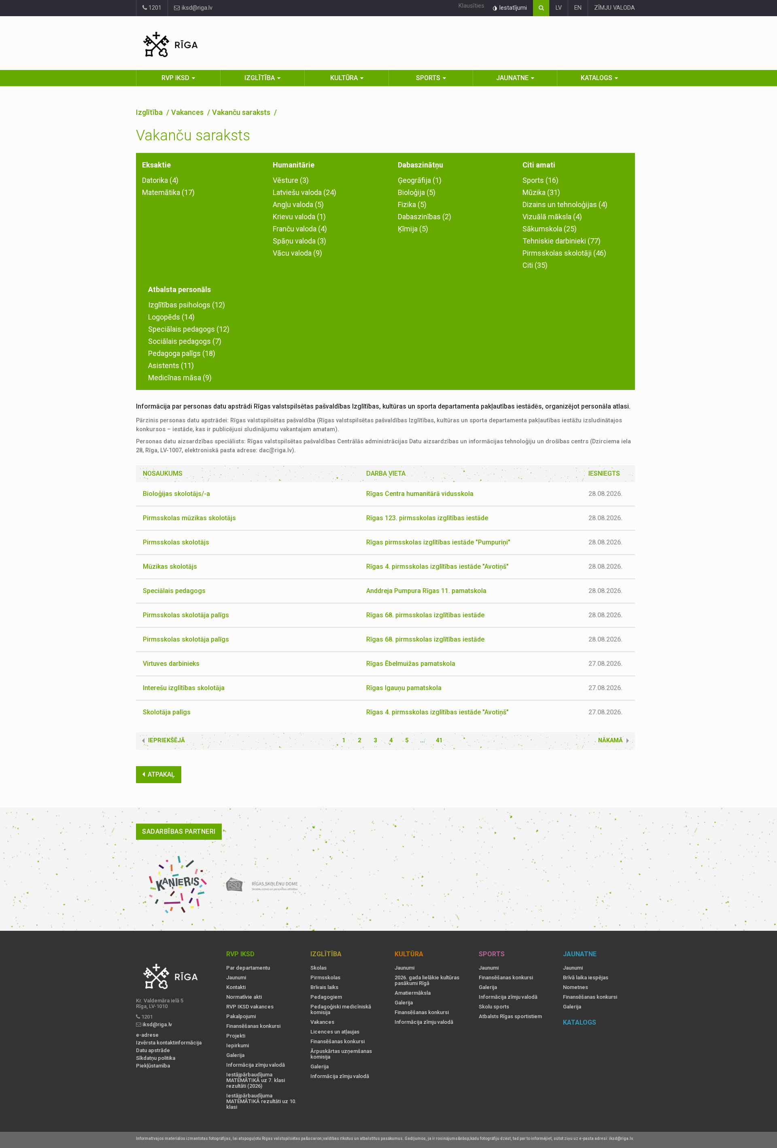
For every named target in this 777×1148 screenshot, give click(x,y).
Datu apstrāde (153, 1050)
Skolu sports (494, 1007)
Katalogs (596, 78)
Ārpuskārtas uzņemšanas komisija (341, 1054)
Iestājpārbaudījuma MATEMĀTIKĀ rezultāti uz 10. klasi (261, 1101)
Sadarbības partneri (179, 831)
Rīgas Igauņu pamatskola (404, 688)
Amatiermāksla (413, 993)
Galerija (235, 1055)
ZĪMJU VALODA (614, 7)
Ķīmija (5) (413, 229)
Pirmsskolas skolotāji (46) (564, 253)
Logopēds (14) (171, 317)
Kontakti (236, 987)
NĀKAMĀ (610, 740)
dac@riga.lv (275, 450)
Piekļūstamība (153, 1066)
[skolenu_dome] (262, 884)
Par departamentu (248, 968)
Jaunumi (236, 978)
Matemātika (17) (168, 192)
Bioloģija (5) (416, 192)
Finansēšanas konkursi (253, 1026)
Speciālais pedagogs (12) (188, 329)
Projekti (235, 1036)
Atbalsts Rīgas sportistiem (510, 1016)
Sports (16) (540, 180)
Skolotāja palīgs (167, 712)
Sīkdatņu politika (155, 1058)
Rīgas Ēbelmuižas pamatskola (410, 663)
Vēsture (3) (291, 180)
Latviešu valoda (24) (304, 192)
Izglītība (259, 78)
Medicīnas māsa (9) (180, 377)
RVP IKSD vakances (250, 1007)
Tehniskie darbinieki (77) (561, 241)
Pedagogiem (326, 997)
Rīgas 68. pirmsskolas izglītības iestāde (425, 615)
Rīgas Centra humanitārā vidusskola (419, 494)
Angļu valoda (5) (298, 204)
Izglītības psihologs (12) (186, 305)
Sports (428, 78)
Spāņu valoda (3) (299, 241)
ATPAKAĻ (161, 774)
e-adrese (147, 1035)
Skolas (318, 968)
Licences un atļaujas (334, 1032)
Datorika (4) (160, 180)
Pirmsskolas (325, 978)
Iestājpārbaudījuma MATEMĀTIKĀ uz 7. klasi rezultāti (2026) (255, 1080)
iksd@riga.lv (196, 7)
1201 (154, 7)
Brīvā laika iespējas (585, 978)
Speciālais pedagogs (174, 591)
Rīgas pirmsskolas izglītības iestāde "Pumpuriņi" (438, 542)
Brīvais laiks (324, 987)
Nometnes (575, 987)
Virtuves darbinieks (171, 663)
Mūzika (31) (541, 192)
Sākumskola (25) (549, 229)
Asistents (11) (171, 365)
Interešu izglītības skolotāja (184, 688)
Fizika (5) (412, 204)
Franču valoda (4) (300, 229)
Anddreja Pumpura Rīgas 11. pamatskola (426, 591)
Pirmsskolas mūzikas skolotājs (189, 518)
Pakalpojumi (241, 1016)
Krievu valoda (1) (299, 216)
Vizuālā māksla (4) (552, 216)
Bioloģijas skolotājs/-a (176, 494)
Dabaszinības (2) (424, 216)
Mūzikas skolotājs (170, 566)
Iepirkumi (237, 1045)
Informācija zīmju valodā (255, 1065)
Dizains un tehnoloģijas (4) (564, 204)
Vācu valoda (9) (297, 253)
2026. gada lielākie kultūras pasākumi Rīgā (427, 980)
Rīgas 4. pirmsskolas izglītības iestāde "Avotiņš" (437, 566)
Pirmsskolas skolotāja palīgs (186, 615)
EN (578, 7)
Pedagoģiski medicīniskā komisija (340, 1009)
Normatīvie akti (244, 997)
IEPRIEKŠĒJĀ (166, 740)
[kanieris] (178, 884)
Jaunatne (512, 78)
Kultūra (344, 78)
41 (439, 740)
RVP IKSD (175, 78)
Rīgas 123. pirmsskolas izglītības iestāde (427, 518)
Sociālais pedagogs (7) (184, 341)
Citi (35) (535, 265)
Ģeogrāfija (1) (420, 180)
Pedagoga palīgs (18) (181, 353)
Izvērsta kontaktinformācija (169, 1043)
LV (559, 7)
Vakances (188, 112)
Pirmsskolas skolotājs (176, 542)
